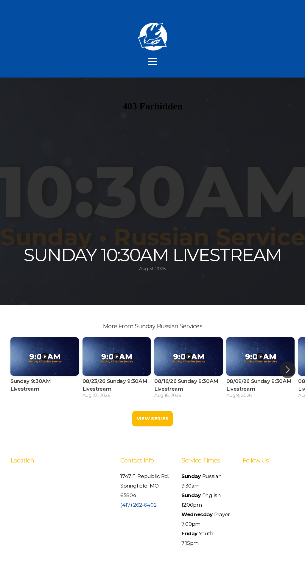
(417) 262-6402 (138, 505)
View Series (152, 418)
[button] (288, 369)
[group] (44, 369)
